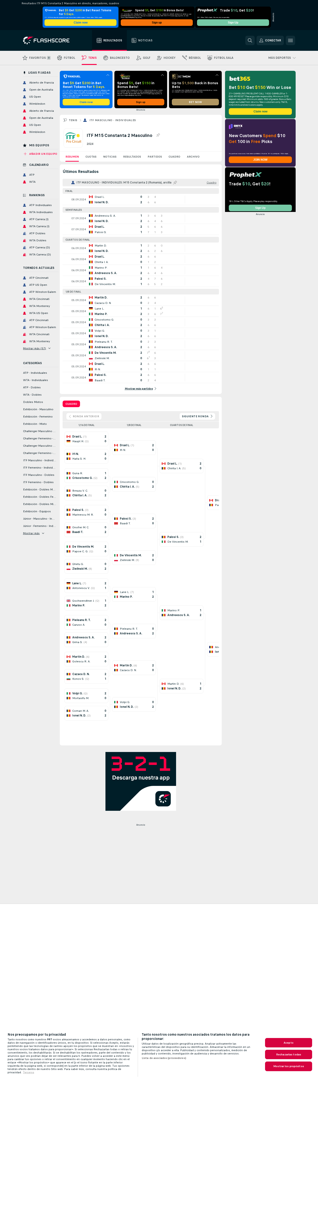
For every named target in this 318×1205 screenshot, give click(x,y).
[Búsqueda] (250, 40)
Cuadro (174, 156)
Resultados (132, 156)
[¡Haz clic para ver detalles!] (141, 199)
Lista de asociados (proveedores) (164, 1058)
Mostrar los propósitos (288, 1066)
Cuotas (91, 156)
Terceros (28, 1072)
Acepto (289, 1042)
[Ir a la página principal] (49, 40)
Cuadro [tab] (71, 404)
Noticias (110, 156)
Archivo (193, 156)
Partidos (155, 156)
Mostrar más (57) (34, 348)
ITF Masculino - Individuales (112, 120)
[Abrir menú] (290, 40)
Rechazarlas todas (288, 1054)
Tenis (73, 120)
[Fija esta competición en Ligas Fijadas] (158, 135)
